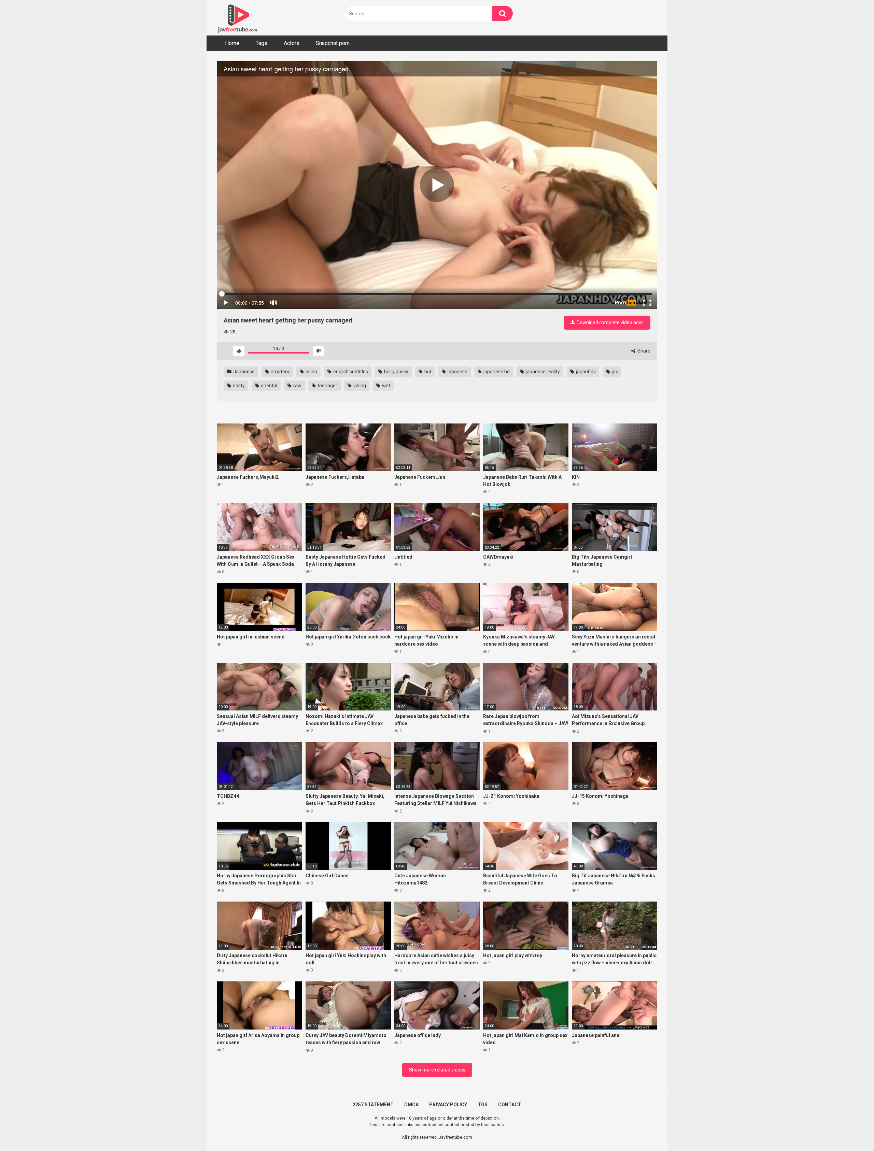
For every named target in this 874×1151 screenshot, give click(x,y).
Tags (261, 43)
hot (427, 371)
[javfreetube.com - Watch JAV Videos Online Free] (237, 17)
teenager (326, 385)
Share (643, 351)
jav (614, 371)
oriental (268, 385)
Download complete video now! (610, 322)
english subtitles (350, 371)
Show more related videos (437, 1070)
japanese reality (542, 371)
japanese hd (496, 371)
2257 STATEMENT (373, 1104)
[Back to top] (851, 1130)
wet (385, 385)
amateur (280, 371)
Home (232, 43)
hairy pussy (395, 371)
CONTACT (509, 1104)
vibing (359, 385)
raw (296, 385)
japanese (457, 371)
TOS (483, 1104)
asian (311, 371)
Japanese (243, 371)
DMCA (411, 1104)
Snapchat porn (333, 43)
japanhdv (585, 371)
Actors (291, 43)
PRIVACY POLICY (448, 1104)
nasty (238, 385)
